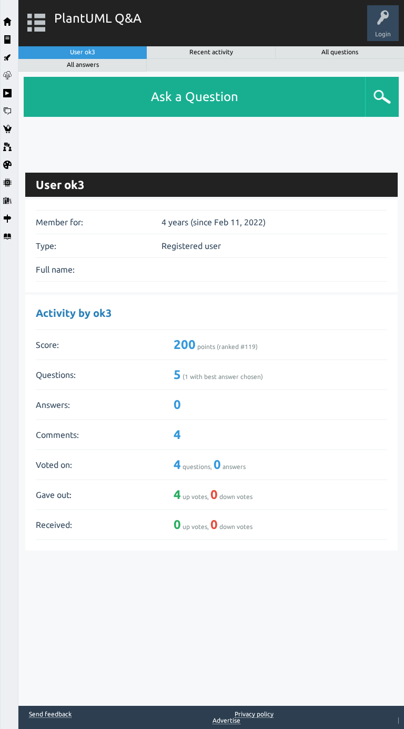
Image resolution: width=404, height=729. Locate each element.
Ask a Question (194, 96)
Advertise (226, 720)
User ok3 (82, 51)
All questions (339, 51)
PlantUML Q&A (98, 18)
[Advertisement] (211, 140)
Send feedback (50, 714)
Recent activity (211, 51)
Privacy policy (254, 714)
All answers (83, 64)
